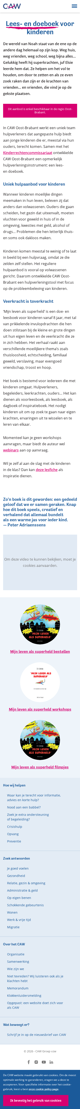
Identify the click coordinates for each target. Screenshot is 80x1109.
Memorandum (17, 988)
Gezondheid (16, 876)
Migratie (13, 927)
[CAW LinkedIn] (51, 1062)
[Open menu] (74, 6)
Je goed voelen (18, 868)
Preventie (14, 841)
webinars (11, 450)
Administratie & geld (22, 890)
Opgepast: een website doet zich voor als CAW (35, 1005)
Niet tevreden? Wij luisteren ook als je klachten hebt (35, 978)
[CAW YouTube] (44, 1062)
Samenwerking (18, 961)
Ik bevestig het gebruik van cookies (35, 1100)
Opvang (13, 834)
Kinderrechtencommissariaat (27, 152)
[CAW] (12, 6)
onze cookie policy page (43, 1089)
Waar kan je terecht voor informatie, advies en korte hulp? (34, 797)
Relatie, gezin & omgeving (26, 883)
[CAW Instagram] (36, 1062)
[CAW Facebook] (29, 1062)
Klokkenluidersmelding (24, 995)
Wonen (12, 912)
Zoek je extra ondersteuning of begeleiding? (28, 816)
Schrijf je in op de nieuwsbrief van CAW (36, 1035)
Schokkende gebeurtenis (25, 905)
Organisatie (15, 954)
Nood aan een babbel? (24, 807)
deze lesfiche (47, 469)
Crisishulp (14, 826)
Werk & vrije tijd (19, 920)
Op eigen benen (19, 898)
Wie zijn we (15, 969)
